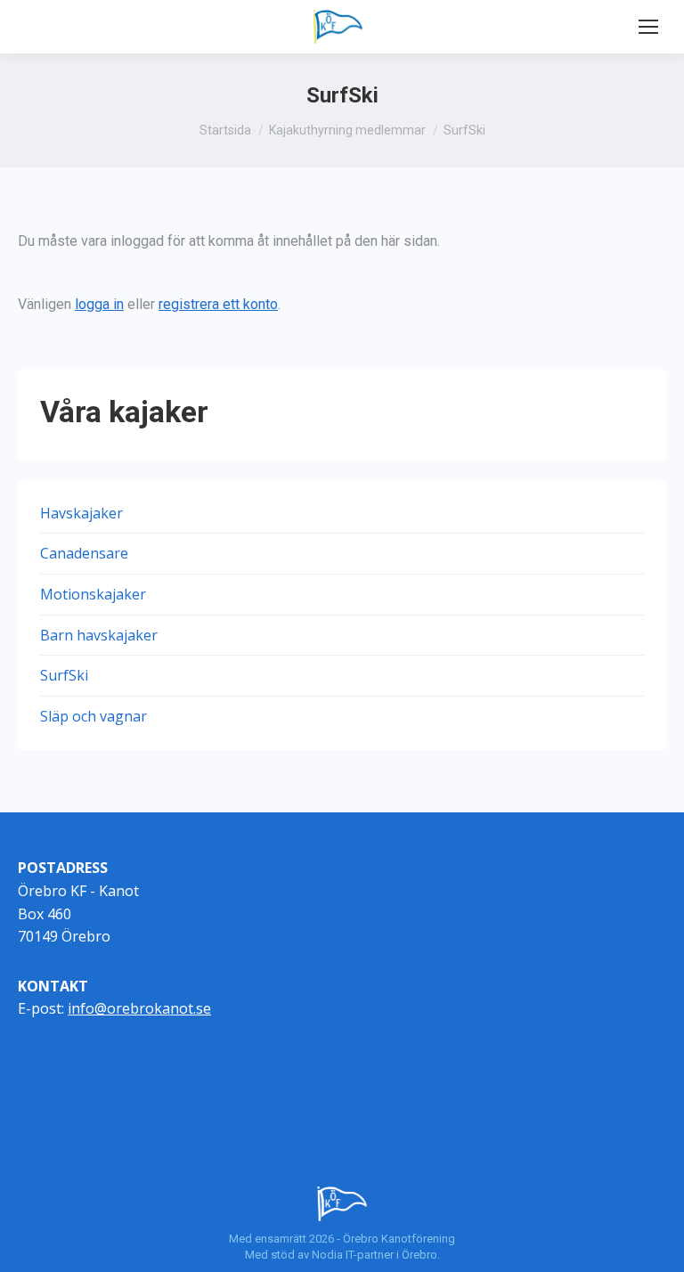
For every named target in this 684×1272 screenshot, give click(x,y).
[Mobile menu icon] (648, 27)
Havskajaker (81, 513)
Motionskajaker (93, 594)
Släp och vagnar (93, 716)
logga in (99, 304)
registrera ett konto (218, 304)
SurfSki (64, 675)
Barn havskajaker (99, 635)
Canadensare (84, 553)
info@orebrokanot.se (139, 1008)
